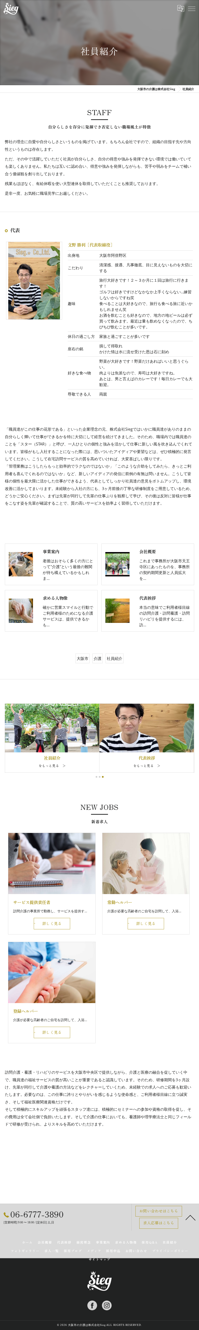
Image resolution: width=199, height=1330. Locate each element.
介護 (97, 658)
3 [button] (103, 777)
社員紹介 (114, 658)
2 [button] (99, 777)
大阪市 (82, 658)
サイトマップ (99, 1259)
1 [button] (96, 777)
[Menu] (191, 8)
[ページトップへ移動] (190, 1217)
